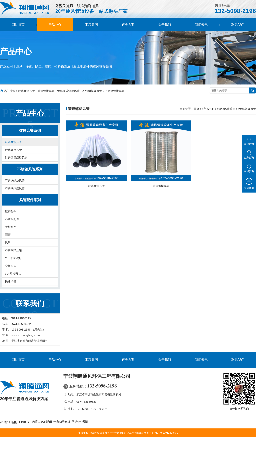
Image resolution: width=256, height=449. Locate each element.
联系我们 (237, 24)
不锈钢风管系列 (30, 169)
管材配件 (10, 226)
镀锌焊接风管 (13, 149)
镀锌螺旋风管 (13, 142)
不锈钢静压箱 (13, 250)
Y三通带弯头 (13, 258)
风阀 (8, 242)
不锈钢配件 (12, 219)
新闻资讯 (201, 24)
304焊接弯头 (13, 273)
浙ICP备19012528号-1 (166, 432)
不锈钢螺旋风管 (15, 180)
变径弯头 (10, 265)
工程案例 (91, 24)
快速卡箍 (10, 281)
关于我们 (164, 24)
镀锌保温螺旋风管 (16, 157)
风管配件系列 (30, 200)
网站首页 (18, 24)
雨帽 (8, 234)
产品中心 (54, 24)
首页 (196, 108)
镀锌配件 (10, 211)
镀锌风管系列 (226, 108)
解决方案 (128, 24)
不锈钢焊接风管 (15, 188)
